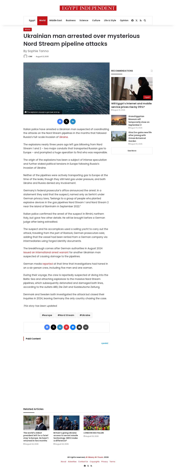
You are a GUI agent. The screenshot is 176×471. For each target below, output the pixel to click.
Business (71, 20)
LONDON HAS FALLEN (94, 432)
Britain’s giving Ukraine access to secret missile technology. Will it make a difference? (65, 436)
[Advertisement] (66, 374)
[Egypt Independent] (88, 8)
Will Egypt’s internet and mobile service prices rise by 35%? (131, 105)
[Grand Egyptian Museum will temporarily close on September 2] (118, 120)
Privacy (104, 461)
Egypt (32, 20)
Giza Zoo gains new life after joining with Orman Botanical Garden (140, 136)
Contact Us (83, 461)
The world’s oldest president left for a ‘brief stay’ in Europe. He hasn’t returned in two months (36, 436)
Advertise (72, 461)
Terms (112, 461)
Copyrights (95, 461)
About (63, 461)
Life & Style (110, 20)
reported (47, 263)
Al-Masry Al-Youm (94, 457)
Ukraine (63, 137)
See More (132, 150)
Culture (96, 20)
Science (83, 20)
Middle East (55, 20)
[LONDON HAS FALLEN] (97, 423)
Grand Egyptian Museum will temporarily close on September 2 (138, 120)
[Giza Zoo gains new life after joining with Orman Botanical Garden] (118, 136)
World (42, 20)
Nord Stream (67, 315)
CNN (30, 56)
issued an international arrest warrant (46, 252)
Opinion (124, 20)
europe (48, 315)
